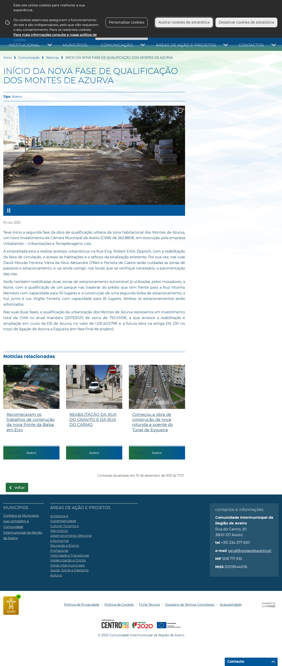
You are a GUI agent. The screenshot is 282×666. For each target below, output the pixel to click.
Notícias (52, 58)
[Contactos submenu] (274, 45)
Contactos (251, 45)
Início (7, 58)
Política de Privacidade (81, 605)
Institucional (24, 45)
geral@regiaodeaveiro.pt (249, 551)
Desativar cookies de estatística (246, 22)
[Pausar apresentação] (8, 210)
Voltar (20, 487)
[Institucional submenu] (50, 45)
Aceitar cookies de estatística (184, 22)
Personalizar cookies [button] (126, 22)
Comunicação (117, 45)
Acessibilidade (230, 605)
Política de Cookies (119, 605)
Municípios (75, 45)
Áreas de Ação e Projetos (186, 45)
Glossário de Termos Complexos (189, 605)
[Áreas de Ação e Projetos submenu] (226, 45)
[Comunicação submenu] (143, 45)
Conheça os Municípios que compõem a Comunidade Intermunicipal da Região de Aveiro (22, 527)
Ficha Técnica (149, 605)
